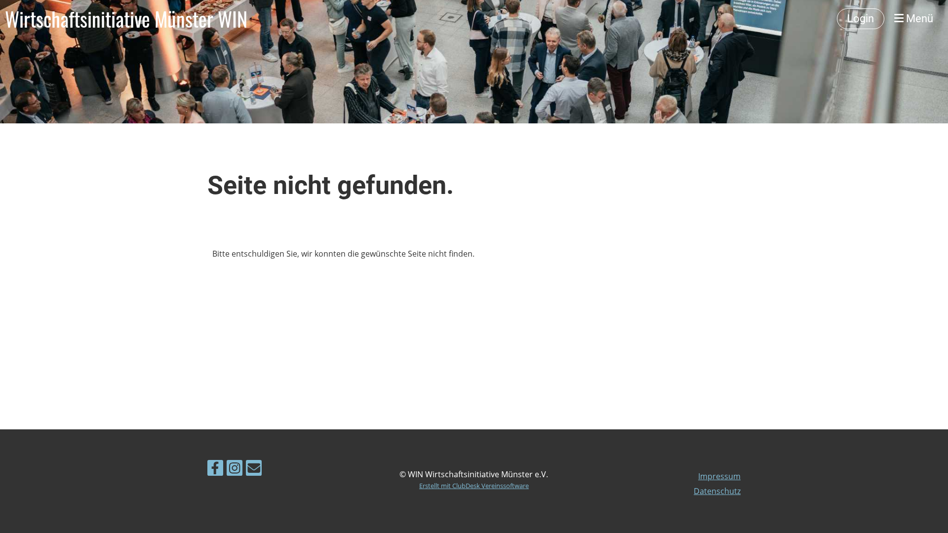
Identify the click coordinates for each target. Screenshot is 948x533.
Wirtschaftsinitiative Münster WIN (126, 19)
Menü (918, 18)
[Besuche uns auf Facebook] (215, 469)
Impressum (719, 476)
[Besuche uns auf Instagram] (234, 469)
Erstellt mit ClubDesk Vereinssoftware (474, 485)
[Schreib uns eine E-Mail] (254, 469)
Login (860, 18)
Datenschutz (717, 491)
